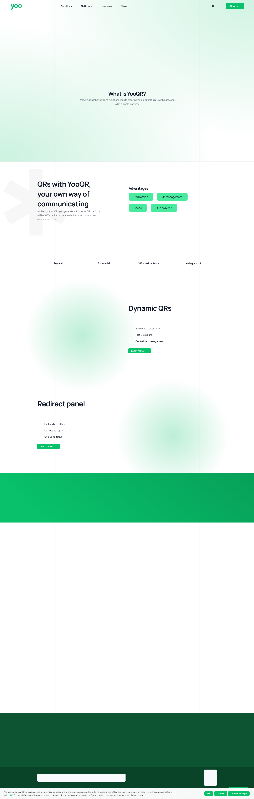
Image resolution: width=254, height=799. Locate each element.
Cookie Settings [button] (239, 793)
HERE (11, 795)
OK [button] (208, 793)
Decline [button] (220, 793)
